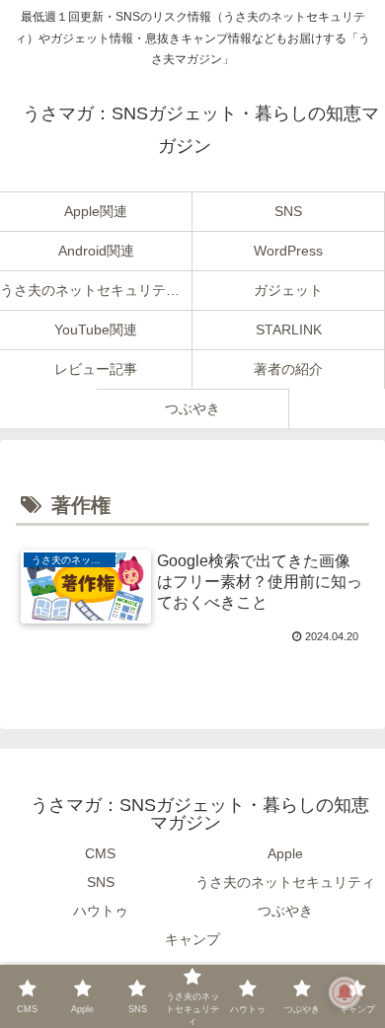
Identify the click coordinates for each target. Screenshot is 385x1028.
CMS (100, 853)
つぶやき (285, 910)
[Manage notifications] (344, 992)
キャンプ (192, 939)
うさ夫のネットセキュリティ (285, 882)
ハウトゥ (100, 910)
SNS (101, 882)
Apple (285, 853)
